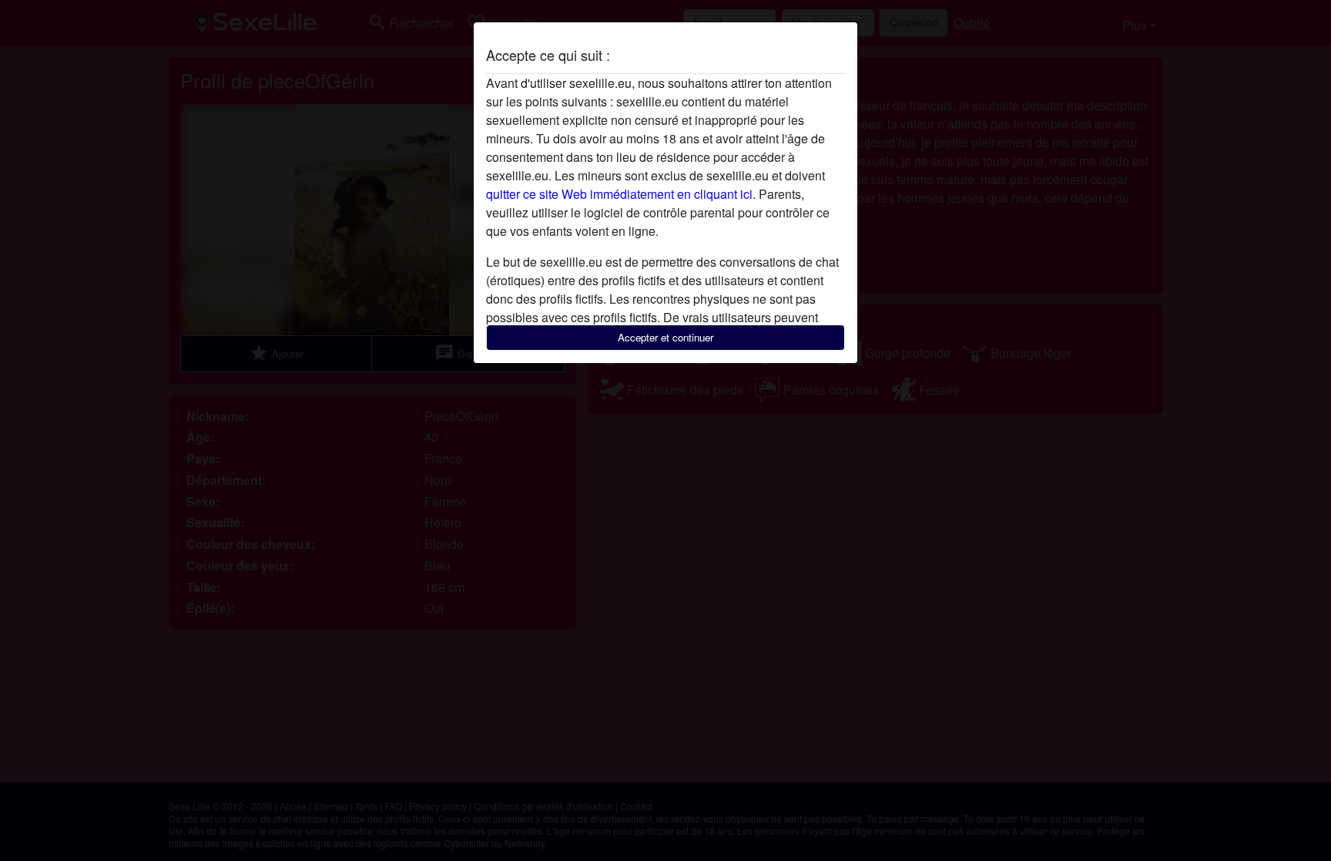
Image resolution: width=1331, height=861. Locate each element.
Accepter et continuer (665, 337)
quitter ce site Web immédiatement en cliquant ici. (621, 194)
